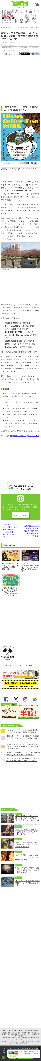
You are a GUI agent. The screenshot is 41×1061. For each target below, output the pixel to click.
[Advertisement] (20, 79)
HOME (3, 27)
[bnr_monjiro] (8, 660)
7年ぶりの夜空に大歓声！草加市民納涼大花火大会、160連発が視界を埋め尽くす (27, 870)
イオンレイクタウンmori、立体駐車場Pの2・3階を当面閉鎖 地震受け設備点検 (22, 731)
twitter (16, 699)
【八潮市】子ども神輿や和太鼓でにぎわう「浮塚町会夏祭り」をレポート (27, 883)
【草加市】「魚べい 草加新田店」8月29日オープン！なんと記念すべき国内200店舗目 (23, 738)
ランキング (37, 4)
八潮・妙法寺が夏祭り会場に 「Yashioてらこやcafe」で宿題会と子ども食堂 (27, 844)
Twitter (25, 53)
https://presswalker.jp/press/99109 (24, 435)
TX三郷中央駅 (23, 47)
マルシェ (19, 27)
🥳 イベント (11, 27)
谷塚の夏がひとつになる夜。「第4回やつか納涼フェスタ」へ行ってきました (27, 832)
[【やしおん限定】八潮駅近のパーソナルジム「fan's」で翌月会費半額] (20, 719)
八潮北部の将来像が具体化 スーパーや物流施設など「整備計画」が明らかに (23, 753)
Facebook (35, 53)
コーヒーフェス (34, 47)
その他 (26, 27)
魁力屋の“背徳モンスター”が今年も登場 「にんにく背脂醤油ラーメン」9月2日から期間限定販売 (22, 746)
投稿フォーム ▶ (20, 515)
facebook (6, 699)
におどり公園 (6, 50)
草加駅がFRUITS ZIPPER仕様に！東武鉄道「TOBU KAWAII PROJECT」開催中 (22, 759)
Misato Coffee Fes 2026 (9, 47)
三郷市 (15, 50)
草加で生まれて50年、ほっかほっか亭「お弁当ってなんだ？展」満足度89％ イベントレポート (27, 819)
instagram (25, 699)
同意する (12, 1058)
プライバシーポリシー (25, 1058)
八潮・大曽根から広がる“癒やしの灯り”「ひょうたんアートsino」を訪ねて (27, 857)
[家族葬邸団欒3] (20, 16)
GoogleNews (35, 699)
